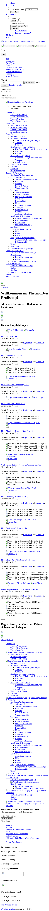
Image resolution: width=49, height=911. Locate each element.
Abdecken (14, 169)
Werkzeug (14, 190)
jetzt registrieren (7, 640)
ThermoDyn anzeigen (18, 115)
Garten (13, 268)
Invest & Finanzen (13, 76)
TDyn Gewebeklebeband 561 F (13, 404)
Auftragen (19, 207)
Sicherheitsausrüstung (23, 225)
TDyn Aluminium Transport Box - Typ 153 (17, 431)
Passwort (13, 23)
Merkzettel (10, 35)
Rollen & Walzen (21, 186)
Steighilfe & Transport (23, 197)
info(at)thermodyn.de (9, 905)
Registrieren (27, 343)
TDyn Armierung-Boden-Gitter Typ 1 (15, 528)
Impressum (10, 825)
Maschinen (14, 246)
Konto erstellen (21, 31)
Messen (18, 203)
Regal (17, 233)
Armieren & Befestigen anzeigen (27, 140)
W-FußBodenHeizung (18, 128)
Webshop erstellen (8, 909)
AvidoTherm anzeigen (18, 125)
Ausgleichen (20, 162)
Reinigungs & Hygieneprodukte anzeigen (30, 240)
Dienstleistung (15, 255)
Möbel (17, 231)
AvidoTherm (10, 63)
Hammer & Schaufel (23, 205)
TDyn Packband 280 (9, 336)
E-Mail (13, 21)
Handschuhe (20, 223)
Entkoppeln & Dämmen (19, 164)
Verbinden (19, 160)
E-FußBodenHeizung (18, 130)
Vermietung (10, 74)
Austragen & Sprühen (23, 214)
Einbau (18, 259)
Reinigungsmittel (21, 242)
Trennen (13, 166)
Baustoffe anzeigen (17, 136)
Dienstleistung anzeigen (24, 257)
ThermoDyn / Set (17, 119)
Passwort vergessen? (23, 33)
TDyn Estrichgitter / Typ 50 (11, 355)
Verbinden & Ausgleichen (20, 156)
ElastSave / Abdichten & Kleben (22, 147)
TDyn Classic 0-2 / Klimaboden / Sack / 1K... (18, 560)
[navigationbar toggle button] (8, 46)
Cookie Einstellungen (14, 842)
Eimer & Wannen (21, 210)
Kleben (18, 153)
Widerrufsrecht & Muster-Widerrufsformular (22, 838)
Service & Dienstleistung (15, 69)
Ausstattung (14, 227)
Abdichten (19, 151)
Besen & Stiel (20, 201)
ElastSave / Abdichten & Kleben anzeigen (31, 149)
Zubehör (13, 270)
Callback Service (12, 836)
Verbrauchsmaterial (17, 177)
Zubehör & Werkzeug (14, 67)
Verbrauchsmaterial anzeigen (26, 179)
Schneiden (19, 199)
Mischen (18, 184)
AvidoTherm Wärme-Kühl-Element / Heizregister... (20, 589)
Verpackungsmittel (22, 188)
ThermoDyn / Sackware (19, 117)
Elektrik (13, 244)
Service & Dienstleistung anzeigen (23, 253)
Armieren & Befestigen (19, 138)
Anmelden (40, 343)
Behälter (18, 235)
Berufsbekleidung (22, 220)
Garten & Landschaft (14, 72)
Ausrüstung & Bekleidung (20, 216)
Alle (7, 59)
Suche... (39, 82)
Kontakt (9, 827)
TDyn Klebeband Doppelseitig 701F (15, 385)
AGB (8, 832)
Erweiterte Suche (15, 85)
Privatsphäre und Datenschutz (17, 834)
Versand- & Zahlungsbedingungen (19, 829)
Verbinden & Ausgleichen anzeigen (28, 158)
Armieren (18, 143)
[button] (10, 5)
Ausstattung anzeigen (23, 229)
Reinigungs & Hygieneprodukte (22, 238)
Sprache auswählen (17, 9)
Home (12, 3)
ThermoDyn (10, 61)
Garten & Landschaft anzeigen (21, 266)
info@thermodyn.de (8, 98)
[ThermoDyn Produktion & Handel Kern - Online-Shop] (24, 43)
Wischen (18, 212)
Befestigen (19, 145)
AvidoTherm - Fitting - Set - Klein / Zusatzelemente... (21, 465)
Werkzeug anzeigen (22, 192)
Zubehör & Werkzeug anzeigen (22, 175)
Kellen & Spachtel (22, 194)
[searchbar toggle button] (40, 46)
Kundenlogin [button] (11, 14)
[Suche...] (29, 82)
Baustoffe (9, 65)
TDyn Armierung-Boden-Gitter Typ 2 (15, 497)
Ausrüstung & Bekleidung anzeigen (28, 218)
